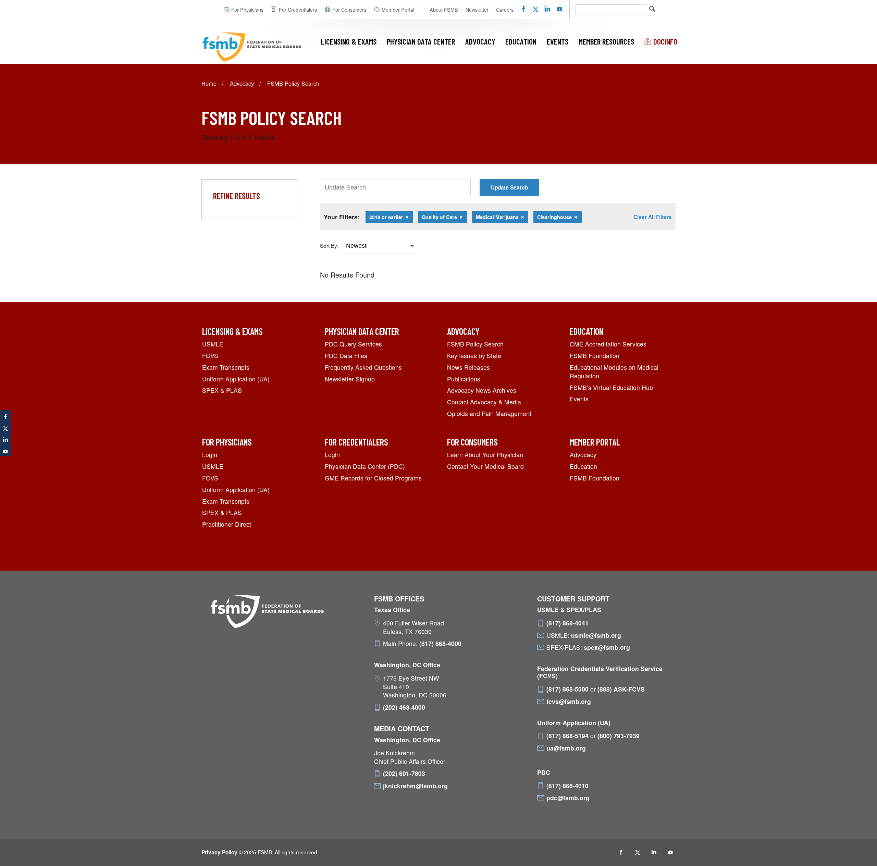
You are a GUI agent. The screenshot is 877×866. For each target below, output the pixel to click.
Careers (505, 9)
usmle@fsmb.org (596, 635)
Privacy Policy (219, 852)
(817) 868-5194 (567, 736)
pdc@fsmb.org (568, 798)
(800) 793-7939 (618, 736)
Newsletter (477, 9)
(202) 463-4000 (404, 707)
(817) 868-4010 (567, 786)
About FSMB (444, 9)
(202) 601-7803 (404, 773)
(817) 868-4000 (440, 643)
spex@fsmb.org (607, 647)
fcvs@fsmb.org (568, 701)
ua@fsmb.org (566, 748)
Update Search (509, 187)
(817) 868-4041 (567, 623)
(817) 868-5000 (567, 689)
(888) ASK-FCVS (621, 689)
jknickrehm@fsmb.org (415, 786)
